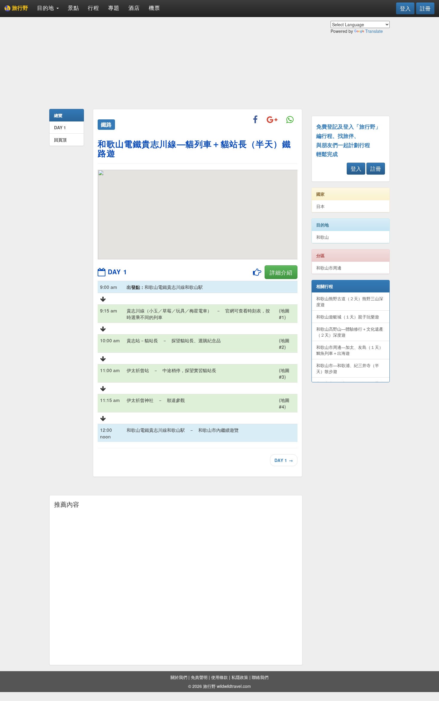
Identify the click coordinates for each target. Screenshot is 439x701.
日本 (320, 206)
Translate (374, 31)
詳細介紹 (281, 272)
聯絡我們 (260, 677)
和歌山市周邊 (328, 268)
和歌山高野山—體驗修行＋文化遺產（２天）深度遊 (349, 332)
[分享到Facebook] (255, 120)
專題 (113, 7)
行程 (93, 7)
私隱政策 (239, 677)
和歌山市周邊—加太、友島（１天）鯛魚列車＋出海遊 (349, 350)
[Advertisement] (176, 62)
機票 (154, 7)
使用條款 (219, 677)
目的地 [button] (46, 7)
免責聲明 (199, 677)
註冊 (425, 8)
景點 (73, 7)
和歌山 (322, 237)
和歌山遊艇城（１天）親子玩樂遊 (347, 317)
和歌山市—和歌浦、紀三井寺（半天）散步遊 (347, 368)
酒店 (134, 7)
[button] (250, 223)
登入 (405, 8)
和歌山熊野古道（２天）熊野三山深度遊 (349, 301)
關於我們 (179, 677)
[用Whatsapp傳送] (290, 120)
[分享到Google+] (272, 120)
